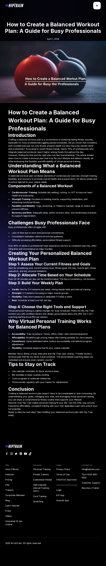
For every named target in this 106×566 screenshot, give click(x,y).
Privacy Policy (63, 469)
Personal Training (41, 469)
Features (9, 474)
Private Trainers (41, 474)
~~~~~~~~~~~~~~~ (67, 485)
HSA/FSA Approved (66, 479)
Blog (7, 500)
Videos (8, 516)
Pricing (8, 479)
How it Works (12, 469)
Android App (62, 500)
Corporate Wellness (15, 495)
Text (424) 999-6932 (90, 476)
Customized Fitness (42, 479)
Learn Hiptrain (12, 505)
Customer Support (91, 482)
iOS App (60, 495)
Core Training (39, 496)
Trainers (9, 490)
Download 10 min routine (13, 523)
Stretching (38, 501)
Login (59, 490)
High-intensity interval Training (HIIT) (41, 488)
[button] (97, 5)
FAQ (7, 485)
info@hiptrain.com (91, 469)
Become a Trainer (90, 488)
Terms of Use (63, 474)
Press (8, 511)
